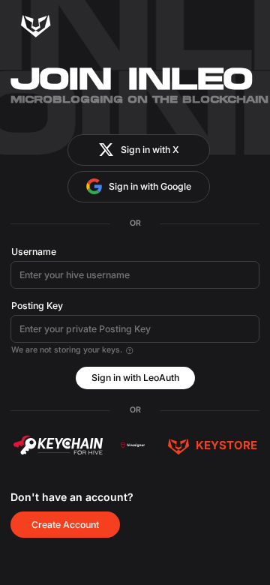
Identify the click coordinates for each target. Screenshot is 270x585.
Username (33, 251)
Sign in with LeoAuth (135, 377)
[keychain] (57, 445)
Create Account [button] (65, 524)
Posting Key (37, 305)
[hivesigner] (132, 445)
